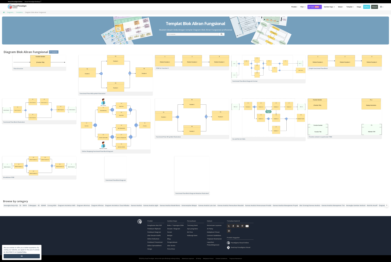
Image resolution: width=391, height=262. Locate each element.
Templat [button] (349, 7)
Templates (19, 12)
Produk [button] (293, 7)
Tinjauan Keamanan (214, 239)
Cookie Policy (21, 252)
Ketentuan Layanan (214, 225)
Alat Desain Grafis (154, 235)
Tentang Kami (192, 225)
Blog (169, 239)
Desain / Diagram (173, 229)
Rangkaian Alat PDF (154, 225)
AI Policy (210, 229)
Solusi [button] (340, 7)
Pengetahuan (172, 242)
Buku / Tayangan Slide (175, 225)
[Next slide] (386, 206)
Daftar (366, 7)
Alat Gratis (171, 245)
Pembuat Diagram (154, 232)
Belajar (169, 235)
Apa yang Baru (192, 229)
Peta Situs (171, 249)
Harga (359, 7)
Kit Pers (190, 232)
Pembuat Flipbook (154, 229)
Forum (169, 232)
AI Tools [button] (314, 7)
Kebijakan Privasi (213, 232)
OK (22, 256)
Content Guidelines (214, 235)
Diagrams (10, 12)
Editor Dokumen (153, 239)
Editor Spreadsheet (154, 245)
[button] (302, 7)
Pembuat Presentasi (155, 242)
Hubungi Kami (192, 235)
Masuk (374, 7)
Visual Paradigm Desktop (32, 1)
